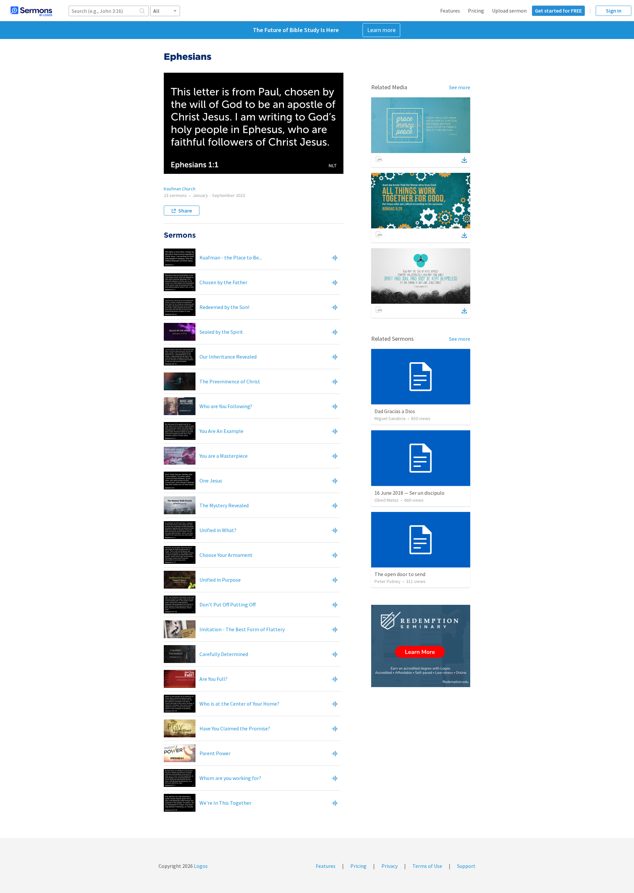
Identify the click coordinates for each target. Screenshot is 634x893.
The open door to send (399, 574)
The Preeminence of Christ (229, 381)
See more (459, 87)
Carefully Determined (223, 654)
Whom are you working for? (230, 778)
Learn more (381, 30)
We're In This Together (225, 802)
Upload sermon (509, 10)
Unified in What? (217, 530)
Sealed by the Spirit (221, 332)
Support (466, 866)
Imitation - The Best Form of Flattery (242, 629)
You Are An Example (221, 431)
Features (450, 10)
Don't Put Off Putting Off (227, 604)
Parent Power (214, 753)
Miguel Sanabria (389, 418)
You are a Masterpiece (223, 455)
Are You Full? (213, 679)
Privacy (389, 866)
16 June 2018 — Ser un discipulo (409, 492)
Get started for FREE (558, 10)
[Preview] (334, 257)
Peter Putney (387, 581)
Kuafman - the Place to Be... (230, 257)
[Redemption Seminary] (420, 646)
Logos (200, 866)
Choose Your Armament (226, 555)
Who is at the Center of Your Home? (239, 703)
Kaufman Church (179, 189)
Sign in (613, 10)
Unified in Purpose (220, 579)
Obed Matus (386, 500)
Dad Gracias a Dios (394, 411)
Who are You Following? (225, 406)
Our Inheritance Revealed (228, 356)
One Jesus (210, 480)
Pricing (476, 10)
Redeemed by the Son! (224, 307)
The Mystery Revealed (224, 505)
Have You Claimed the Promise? (234, 728)
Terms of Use (427, 866)
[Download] (464, 160)
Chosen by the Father (223, 282)
